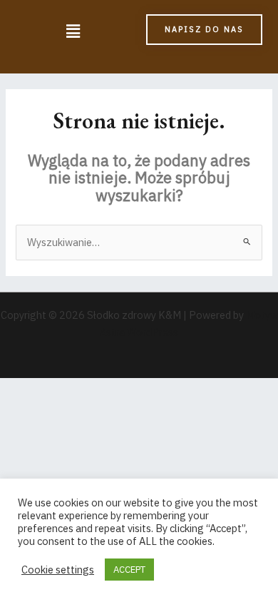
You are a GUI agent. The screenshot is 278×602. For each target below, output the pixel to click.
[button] (73, 32)
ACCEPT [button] (129, 569)
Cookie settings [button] (57, 569)
